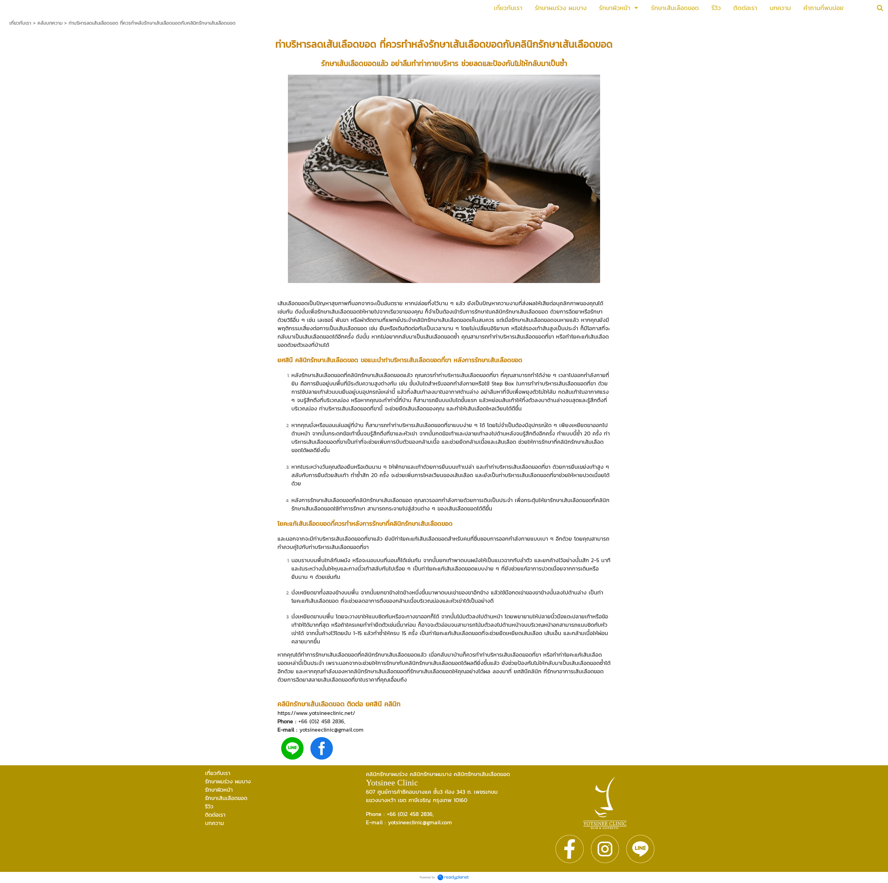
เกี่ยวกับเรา (20, 23)
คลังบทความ (49, 23)
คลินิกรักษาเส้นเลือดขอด (564, 44)
